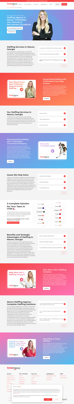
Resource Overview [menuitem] (35, 375)
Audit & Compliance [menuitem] (11, 389)
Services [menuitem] (9, 373)
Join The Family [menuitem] (22, 379)
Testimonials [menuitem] (21, 383)
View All (64, 65)
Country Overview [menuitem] (10, 391)
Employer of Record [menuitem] (11, 377)
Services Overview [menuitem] (10, 375)
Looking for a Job (11, 31)
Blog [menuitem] (32, 379)
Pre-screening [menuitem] (10, 383)
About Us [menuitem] (21, 375)
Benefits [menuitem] (8, 381)
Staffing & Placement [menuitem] (11, 379)
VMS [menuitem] (8, 387)
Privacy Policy (17, 393)
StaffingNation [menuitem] (50, 373)
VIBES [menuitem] (61, 373)
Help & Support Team (43, 0)
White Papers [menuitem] (22, 381)
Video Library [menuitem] (34, 381)
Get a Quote (64, 4)
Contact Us (10, 161)
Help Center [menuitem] (33, 383)
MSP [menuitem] (8, 385)
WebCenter (57, 4)
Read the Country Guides (13, 222)
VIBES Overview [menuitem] (63, 375)
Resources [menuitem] (34, 373)
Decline (56, 399)
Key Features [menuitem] (48, 379)
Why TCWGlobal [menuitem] (23, 373)
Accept (48, 399)
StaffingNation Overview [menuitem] (51, 375)
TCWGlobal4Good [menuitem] (63, 377)
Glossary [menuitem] (33, 377)
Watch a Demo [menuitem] (49, 377)
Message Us (46, 98)
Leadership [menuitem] (21, 377)
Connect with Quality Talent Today (15, 28)
